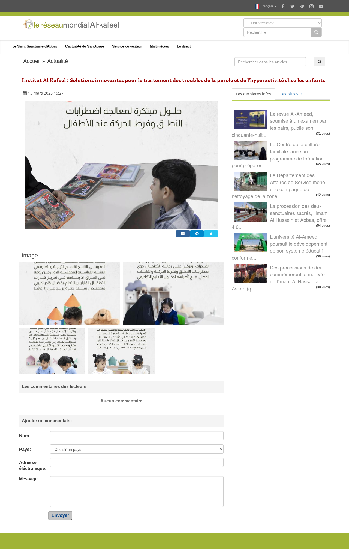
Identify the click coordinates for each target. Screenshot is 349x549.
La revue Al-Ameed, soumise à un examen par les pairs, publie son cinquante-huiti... (279, 124)
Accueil (31, 61)
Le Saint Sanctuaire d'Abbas (34, 46)
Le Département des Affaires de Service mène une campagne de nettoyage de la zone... (278, 185)
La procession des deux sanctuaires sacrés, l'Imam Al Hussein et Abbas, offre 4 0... (280, 216)
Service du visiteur (127, 46)
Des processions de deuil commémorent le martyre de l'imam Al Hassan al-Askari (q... (278, 278)
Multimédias (159, 46)
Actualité (57, 61)
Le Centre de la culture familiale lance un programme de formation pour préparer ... (278, 155)
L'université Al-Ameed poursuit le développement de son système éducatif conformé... (279, 247)
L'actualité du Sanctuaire (84, 46)
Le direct (184, 46)
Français (266, 6)
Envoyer (60, 515)
